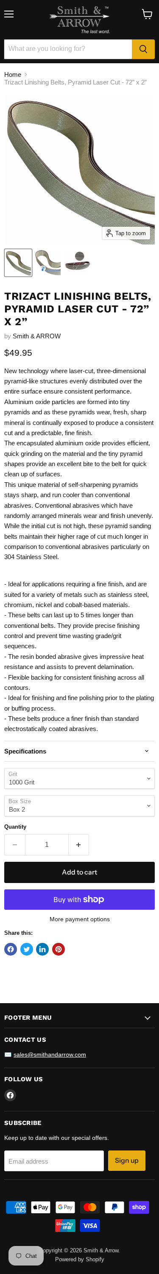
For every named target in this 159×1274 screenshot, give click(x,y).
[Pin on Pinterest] (58, 949)
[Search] (143, 49)
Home (12, 74)
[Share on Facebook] (10, 949)
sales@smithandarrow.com (50, 1054)
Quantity (15, 827)
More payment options (80, 919)
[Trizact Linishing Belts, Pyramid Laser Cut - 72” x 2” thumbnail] (18, 262)
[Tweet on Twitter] (26, 949)
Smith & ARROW (37, 336)
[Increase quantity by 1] (79, 844)
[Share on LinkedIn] (42, 949)
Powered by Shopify (79, 1259)
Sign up (127, 1160)
